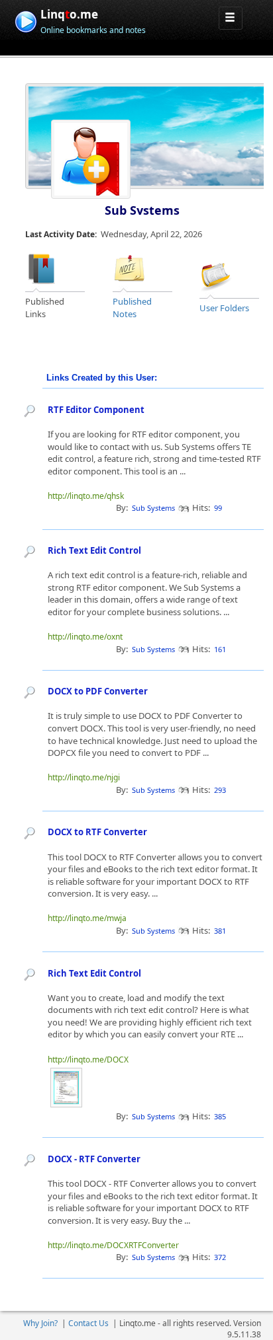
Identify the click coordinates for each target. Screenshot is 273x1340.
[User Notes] (129, 268)
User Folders (224, 308)
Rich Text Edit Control (94, 550)
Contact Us (88, 1323)
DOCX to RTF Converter (97, 832)
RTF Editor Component (96, 410)
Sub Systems (142, 210)
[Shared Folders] (216, 274)
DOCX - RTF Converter (94, 1159)
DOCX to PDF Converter (98, 691)
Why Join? (40, 1323)
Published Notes (132, 307)
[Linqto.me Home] (25, 20)
